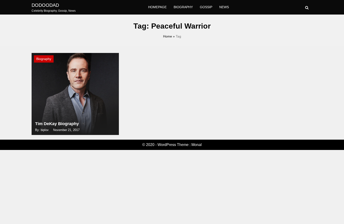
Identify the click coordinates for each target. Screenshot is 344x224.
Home (167, 36)
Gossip (206, 7)
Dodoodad (45, 5)
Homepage (157, 7)
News (224, 7)
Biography (183, 7)
